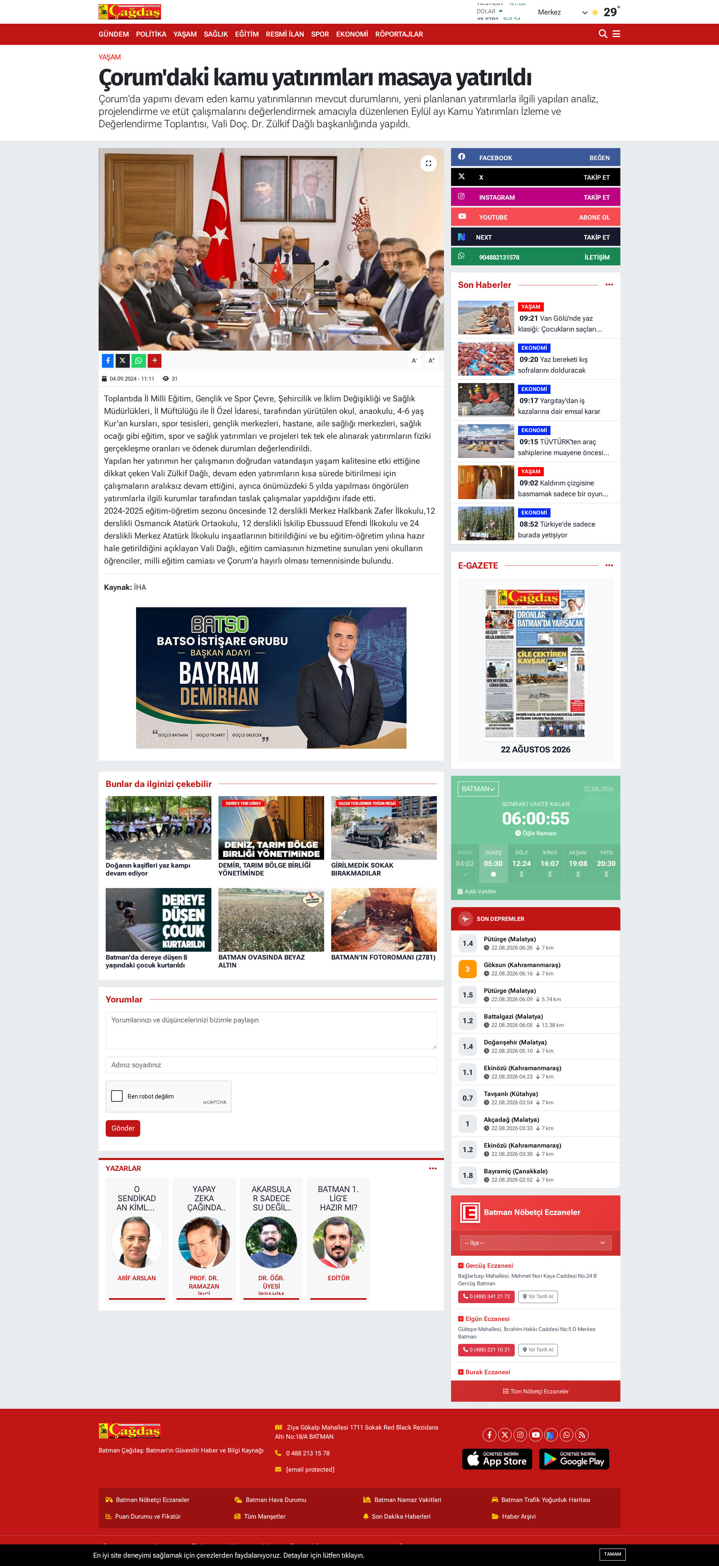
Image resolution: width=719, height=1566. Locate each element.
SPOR (320, 34)
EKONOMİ (352, 34)
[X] (505, 1435)
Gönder (123, 1128)
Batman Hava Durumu (276, 1500)
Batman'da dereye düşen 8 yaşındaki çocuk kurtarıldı (146, 961)
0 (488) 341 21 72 (490, 1296)
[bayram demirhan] (271, 677)
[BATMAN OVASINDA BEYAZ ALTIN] (271, 919)
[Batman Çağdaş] (130, 12)
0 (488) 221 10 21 (490, 1350)
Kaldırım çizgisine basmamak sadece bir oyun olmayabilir (560, 489)
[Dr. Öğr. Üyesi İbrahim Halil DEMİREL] (271, 1242)
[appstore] (497, 1459)
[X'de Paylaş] (123, 361)
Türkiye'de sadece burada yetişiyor (556, 529)
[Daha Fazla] (154, 361)
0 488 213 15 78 (308, 1453)
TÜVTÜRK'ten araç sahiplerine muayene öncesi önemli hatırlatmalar (560, 448)
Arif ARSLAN (137, 1278)
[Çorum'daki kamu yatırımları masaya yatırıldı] (271, 249)
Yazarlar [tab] (123, 1168)
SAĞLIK (216, 34)
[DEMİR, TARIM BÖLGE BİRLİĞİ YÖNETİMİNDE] (271, 827)
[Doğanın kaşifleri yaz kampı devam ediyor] (158, 827)
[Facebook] (489, 1435)
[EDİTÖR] (338, 1242)
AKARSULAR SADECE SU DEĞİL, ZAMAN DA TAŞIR (271, 1198)
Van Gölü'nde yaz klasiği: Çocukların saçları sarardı (557, 324)
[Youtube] (536, 1435)
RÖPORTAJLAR (399, 34)
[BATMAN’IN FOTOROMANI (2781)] (384, 919)
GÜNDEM (114, 34)
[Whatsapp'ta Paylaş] (138, 361)
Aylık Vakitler (480, 891)
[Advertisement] (62, 177)
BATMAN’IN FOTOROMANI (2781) (383, 957)
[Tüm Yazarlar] (433, 1168)
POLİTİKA (151, 34)
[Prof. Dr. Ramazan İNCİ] (204, 1242)
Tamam (612, 1554)
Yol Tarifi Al (540, 1296)
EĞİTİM (247, 34)
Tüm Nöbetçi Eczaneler (540, 1391)
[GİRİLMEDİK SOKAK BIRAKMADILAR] (384, 827)
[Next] (551, 1435)
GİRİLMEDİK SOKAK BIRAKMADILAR (362, 869)
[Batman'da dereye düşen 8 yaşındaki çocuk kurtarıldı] (158, 919)
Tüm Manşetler (264, 1516)
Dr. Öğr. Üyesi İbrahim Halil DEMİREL (271, 1284)
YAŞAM (185, 34)
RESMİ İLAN (285, 34)
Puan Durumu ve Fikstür (148, 1516)
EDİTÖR (339, 1278)
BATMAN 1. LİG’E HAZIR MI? (338, 1198)
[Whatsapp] (566, 1435)
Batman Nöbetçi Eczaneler (152, 1500)
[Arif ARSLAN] (137, 1242)
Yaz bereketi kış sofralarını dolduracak (553, 364)
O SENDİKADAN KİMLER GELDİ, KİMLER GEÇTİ (137, 1198)
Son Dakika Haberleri (401, 1516)
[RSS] (582, 1435)
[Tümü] (609, 284)
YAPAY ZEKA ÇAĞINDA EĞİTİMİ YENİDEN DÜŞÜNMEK (204, 1198)
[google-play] (574, 1459)
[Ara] (604, 34)
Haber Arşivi (519, 1516)
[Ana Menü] (615, 34)
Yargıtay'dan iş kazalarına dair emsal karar (559, 406)
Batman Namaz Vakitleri (407, 1500)
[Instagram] (520, 1435)
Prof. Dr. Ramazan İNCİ (204, 1284)
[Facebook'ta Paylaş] (108, 361)
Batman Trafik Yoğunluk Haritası (545, 1500)
